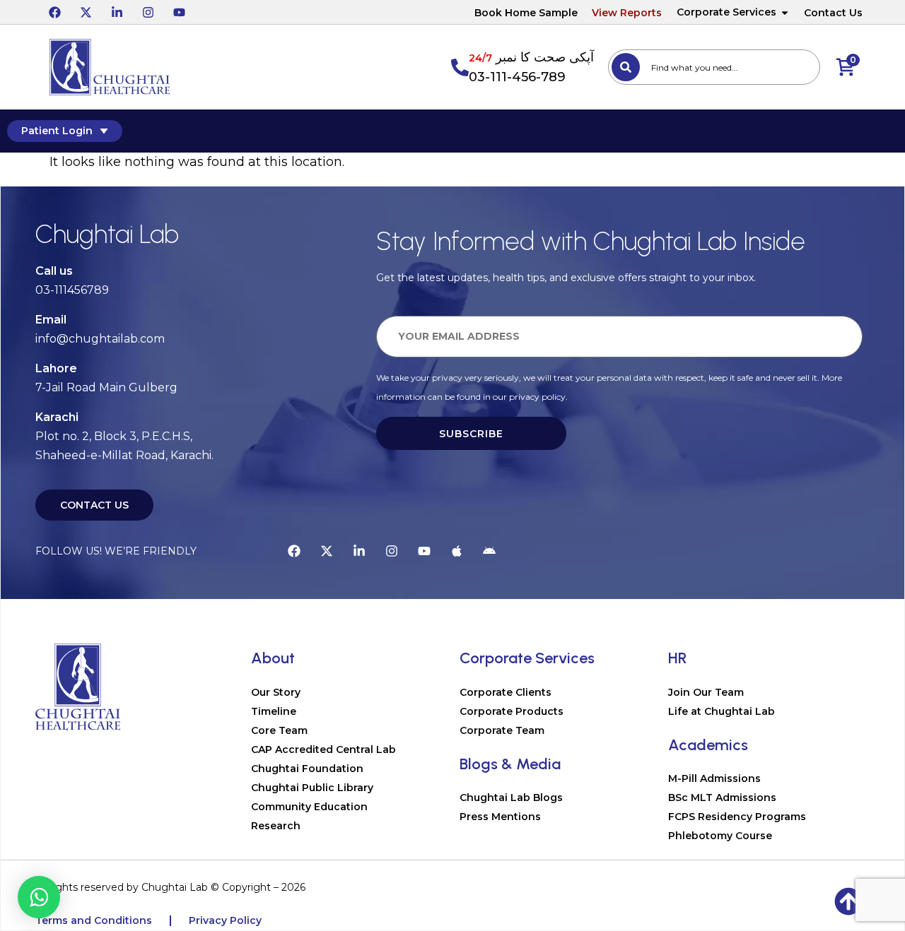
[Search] (626, 67)
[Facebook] (54, 12)
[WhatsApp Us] (39, 897)
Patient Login (57, 130)
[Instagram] (148, 12)
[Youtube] (179, 12)
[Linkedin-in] (117, 12)
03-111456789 (72, 290)
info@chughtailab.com (100, 338)
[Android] (489, 551)
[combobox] (714, 67)
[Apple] (456, 551)
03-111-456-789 (517, 77)
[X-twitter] (86, 12)
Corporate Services (726, 12)
